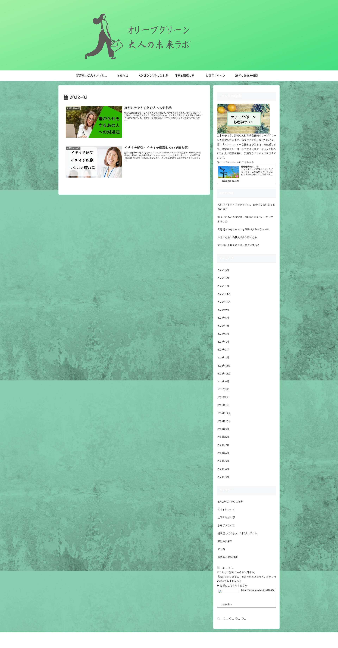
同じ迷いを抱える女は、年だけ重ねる (238, 245)
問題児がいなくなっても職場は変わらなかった (243, 229)
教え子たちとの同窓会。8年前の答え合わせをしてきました (245, 219)
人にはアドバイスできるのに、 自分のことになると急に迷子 (246, 206)
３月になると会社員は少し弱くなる (237, 237)
